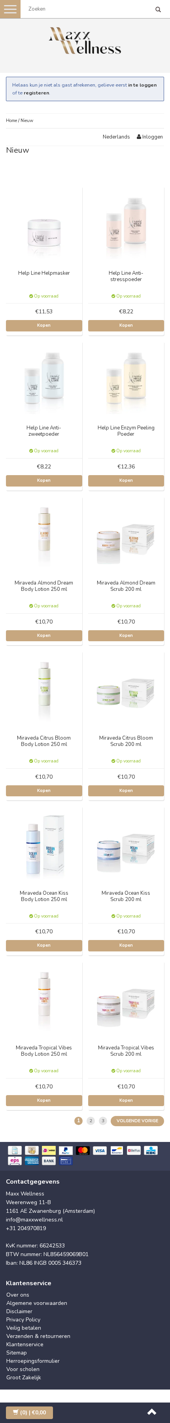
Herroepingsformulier (33, 1361)
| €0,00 (33, 1412)
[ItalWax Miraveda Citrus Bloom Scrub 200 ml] (126, 688)
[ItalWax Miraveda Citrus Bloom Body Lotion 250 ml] (44, 688)
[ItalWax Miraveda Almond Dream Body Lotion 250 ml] (44, 533)
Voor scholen (23, 1369)
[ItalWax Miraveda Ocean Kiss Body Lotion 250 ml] (44, 844)
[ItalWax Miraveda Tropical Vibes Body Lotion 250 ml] (44, 998)
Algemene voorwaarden (36, 1303)
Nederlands (116, 137)
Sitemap (16, 1352)
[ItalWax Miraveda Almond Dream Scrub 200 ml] (126, 533)
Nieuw (27, 121)
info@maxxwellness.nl (34, 1219)
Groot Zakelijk (23, 1377)
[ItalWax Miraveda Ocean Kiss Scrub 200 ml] (126, 844)
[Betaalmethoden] (85, 1156)
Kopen (44, 325)
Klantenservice (24, 1344)
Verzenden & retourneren (38, 1336)
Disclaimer (19, 1311)
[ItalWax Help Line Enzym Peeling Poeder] (126, 379)
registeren (36, 92)
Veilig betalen (23, 1328)
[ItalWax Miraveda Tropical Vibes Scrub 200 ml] (126, 998)
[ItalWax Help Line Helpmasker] (44, 224)
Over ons (17, 1295)
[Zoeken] (158, 10)
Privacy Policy (23, 1319)
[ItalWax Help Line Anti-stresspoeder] (126, 224)
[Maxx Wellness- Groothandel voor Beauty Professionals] (85, 39)
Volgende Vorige (137, 1121)
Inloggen (152, 137)
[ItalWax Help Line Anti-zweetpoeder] (44, 379)
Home (11, 121)
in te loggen (142, 84)
